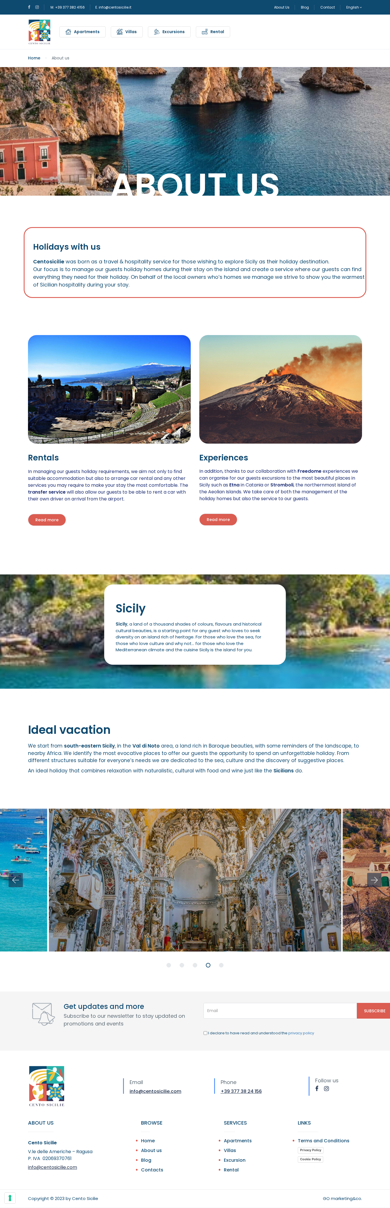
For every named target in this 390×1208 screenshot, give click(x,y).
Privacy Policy (310, 1150)
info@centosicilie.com (155, 1091)
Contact (327, 7)
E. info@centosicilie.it (113, 7)
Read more (47, 520)
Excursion (235, 1160)
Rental (217, 32)
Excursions (173, 32)
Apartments (87, 32)
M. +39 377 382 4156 (68, 7)
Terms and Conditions (323, 1140)
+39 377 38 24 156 (241, 1091)
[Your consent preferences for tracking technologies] (10, 1198)
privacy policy (301, 1033)
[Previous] (16, 880)
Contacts (152, 1170)
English (353, 7)
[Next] (374, 880)
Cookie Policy (310, 1159)
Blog (305, 7)
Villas (131, 32)
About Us (282, 7)
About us (151, 1150)
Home (34, 58)
